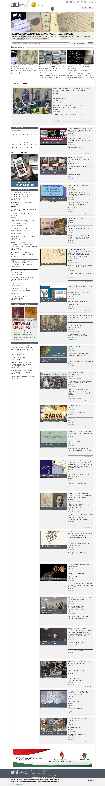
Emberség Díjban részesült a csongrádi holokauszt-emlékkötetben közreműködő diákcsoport (79, 205)
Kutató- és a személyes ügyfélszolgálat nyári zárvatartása (76, 575)
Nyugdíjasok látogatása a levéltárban (77, 553)
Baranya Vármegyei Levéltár (52, 508)
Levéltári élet (53, 70)
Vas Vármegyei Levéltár (50, 142)
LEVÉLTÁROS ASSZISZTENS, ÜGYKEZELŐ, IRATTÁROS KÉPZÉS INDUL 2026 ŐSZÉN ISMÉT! (51, 66)
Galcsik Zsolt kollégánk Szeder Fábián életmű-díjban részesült (79, 228)
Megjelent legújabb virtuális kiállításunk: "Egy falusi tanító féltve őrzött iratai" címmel (79, 237)
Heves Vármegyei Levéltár (51, 546)
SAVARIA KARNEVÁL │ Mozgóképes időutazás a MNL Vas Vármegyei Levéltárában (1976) (80, 130)
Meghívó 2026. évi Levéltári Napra (80, 286)
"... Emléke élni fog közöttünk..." (79, 412)
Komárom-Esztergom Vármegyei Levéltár (49, 642)
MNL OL (20, 36)
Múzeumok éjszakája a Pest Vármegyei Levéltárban (77, 679)
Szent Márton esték (75, 147)
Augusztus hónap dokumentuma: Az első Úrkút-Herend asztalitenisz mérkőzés (80, 325)
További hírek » (88, 123)
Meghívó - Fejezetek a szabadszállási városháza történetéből (20, 230)
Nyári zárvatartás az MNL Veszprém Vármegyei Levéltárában (80, 335)
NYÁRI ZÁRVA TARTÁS (75, 651)
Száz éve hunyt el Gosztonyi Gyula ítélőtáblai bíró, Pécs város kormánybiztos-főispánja (80, 495)
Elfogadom (91, 780)
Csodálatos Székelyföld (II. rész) (23, 377)
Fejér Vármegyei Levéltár (51, 579)
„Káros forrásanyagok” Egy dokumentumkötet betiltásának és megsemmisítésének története (23, 347)
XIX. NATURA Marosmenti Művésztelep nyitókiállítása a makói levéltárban (79, 194)
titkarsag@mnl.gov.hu (39, 773)
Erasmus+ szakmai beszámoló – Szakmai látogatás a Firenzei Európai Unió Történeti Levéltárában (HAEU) (71, 90)
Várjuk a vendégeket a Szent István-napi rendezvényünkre (68, 115)
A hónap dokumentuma (73, 331)
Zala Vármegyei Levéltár (51, 387)
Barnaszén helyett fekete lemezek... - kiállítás (77, 643)
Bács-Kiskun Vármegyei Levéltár (50, 360)
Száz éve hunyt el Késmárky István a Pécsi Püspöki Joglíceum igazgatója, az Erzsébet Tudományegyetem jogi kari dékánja (80, 518)
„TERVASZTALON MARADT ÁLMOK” (22, 332)
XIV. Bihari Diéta (74, 701)
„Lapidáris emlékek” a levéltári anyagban (23, 66)
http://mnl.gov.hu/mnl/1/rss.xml (78, 1)
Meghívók (70, 698)
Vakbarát (81, 1)
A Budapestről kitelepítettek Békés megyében (78, 475)
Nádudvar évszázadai (75, 708)
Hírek (69, 471)
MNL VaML (19, 217)
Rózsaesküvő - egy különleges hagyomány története (79, 662)
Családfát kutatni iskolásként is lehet (80, 167)
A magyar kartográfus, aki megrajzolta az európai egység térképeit (22, 254)
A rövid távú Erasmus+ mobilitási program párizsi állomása (80, 266)
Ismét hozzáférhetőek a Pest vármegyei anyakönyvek (78, 671)
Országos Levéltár (19, 83)
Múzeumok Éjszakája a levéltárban (80, 362)
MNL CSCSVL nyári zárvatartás (79, 185)
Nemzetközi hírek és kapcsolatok (61, 96)
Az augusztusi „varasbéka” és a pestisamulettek (78, 565)
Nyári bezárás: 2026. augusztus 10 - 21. (80, 274)
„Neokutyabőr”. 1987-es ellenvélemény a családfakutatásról (19, 356)
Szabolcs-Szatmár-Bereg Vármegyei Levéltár (50, 171)
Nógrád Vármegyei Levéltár (52, 232)
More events (14, 132)
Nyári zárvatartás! (74, 346)
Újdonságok (70, 178)
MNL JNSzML (19, 210)
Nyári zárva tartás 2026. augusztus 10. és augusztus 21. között (80, 382)
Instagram (74, 1)
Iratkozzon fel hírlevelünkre (67, 1)
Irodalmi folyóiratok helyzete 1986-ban (35, 34)
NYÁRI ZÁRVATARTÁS (75, 442)
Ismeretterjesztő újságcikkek (74, 378)
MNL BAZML (19, 225)
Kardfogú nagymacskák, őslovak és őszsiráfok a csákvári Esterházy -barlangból (80, 585)
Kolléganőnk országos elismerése (76, 735)
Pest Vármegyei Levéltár (50, 676)
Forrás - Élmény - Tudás (20, 330)
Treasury (70, 321)
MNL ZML (19, 299)
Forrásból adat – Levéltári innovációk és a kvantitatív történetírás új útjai (78, 693)
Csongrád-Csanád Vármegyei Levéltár (53, 199)
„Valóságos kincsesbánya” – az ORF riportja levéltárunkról (80, 598)
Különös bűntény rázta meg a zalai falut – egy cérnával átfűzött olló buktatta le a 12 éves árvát (79, 392)
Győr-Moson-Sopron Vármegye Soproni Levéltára (52, 732)
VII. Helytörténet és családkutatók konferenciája (79, 158)
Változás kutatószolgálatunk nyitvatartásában (79, 293)
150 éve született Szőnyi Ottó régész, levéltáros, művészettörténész (78, 506)
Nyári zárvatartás (74, 405)
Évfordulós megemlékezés (74, 501)
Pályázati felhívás (59, 99)
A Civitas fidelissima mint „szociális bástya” (77, 719)
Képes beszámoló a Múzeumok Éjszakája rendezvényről (78, 354)
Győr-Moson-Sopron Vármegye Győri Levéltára (51, 611)
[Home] (18, 4)
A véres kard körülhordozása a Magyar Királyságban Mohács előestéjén (80, 66)
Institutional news (72, 339)
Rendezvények (56, 120)
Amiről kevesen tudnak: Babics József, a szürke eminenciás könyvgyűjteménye (22, 364)
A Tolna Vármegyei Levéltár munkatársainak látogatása (78, 617)
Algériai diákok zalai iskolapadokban (75, 373)
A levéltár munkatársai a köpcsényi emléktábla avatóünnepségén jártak (77, 608)
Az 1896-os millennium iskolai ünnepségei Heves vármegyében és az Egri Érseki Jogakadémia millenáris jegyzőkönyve (80, 534)
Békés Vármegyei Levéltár (51, 475)
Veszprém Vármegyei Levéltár (52, 329)
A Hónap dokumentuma (73, 262)
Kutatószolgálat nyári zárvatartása (76, 219)
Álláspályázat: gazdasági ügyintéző (77, 420)
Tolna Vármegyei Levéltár (51, 419)
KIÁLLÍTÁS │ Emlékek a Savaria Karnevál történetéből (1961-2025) (80, 139)
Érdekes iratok (71, 242)
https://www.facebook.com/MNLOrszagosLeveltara (70, 1)
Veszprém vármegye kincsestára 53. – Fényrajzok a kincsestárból (80, 316)
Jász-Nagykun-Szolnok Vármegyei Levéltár (50, 299)
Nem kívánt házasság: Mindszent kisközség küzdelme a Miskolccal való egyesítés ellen (80, 433)
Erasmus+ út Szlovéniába (77, 483)
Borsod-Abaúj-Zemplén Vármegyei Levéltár (50, 445)
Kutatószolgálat (57, 111)
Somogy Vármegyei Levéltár (52, 264)
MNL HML (19, 249)
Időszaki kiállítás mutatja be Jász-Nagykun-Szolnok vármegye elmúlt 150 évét (80, 303)
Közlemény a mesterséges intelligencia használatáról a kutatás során (67, 106)
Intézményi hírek (57, 102)
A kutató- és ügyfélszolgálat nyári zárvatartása (78, 544)
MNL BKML (19, 233)
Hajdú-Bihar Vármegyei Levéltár (50, 704)
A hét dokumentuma (28, 36)
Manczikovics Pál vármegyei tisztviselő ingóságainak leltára (80, 449)
